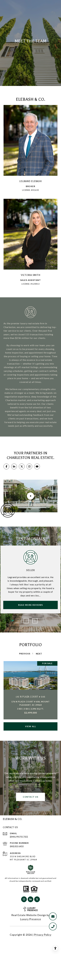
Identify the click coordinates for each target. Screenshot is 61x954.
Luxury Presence (30, 919)
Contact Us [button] (30, 797)
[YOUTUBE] (37, 466)
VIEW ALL (30, 726)
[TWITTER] (22, 466)
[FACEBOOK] (6, 466)
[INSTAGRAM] (29, 466)
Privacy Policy (42, 934)
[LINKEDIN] (14, 466)
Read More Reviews (30, 605)
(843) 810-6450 (17, 846)
